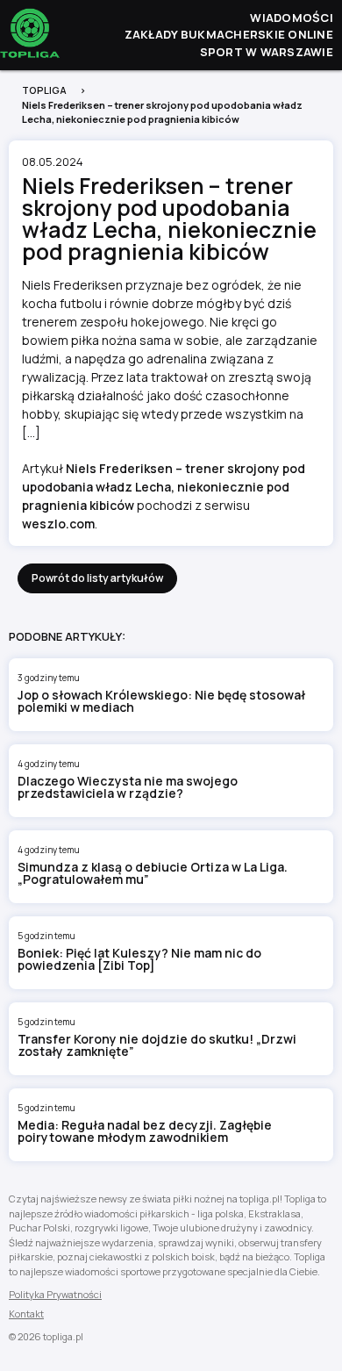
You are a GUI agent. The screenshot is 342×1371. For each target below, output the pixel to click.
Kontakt (26, 1313)
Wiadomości (291, 17)
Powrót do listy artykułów (97, 578)
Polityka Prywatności (55, 1294)
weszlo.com (58, 523)
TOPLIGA (44, 90)
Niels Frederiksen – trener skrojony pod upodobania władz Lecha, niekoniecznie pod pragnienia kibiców (163, 486)
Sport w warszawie (266, 52)
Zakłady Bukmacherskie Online (229, 34)
